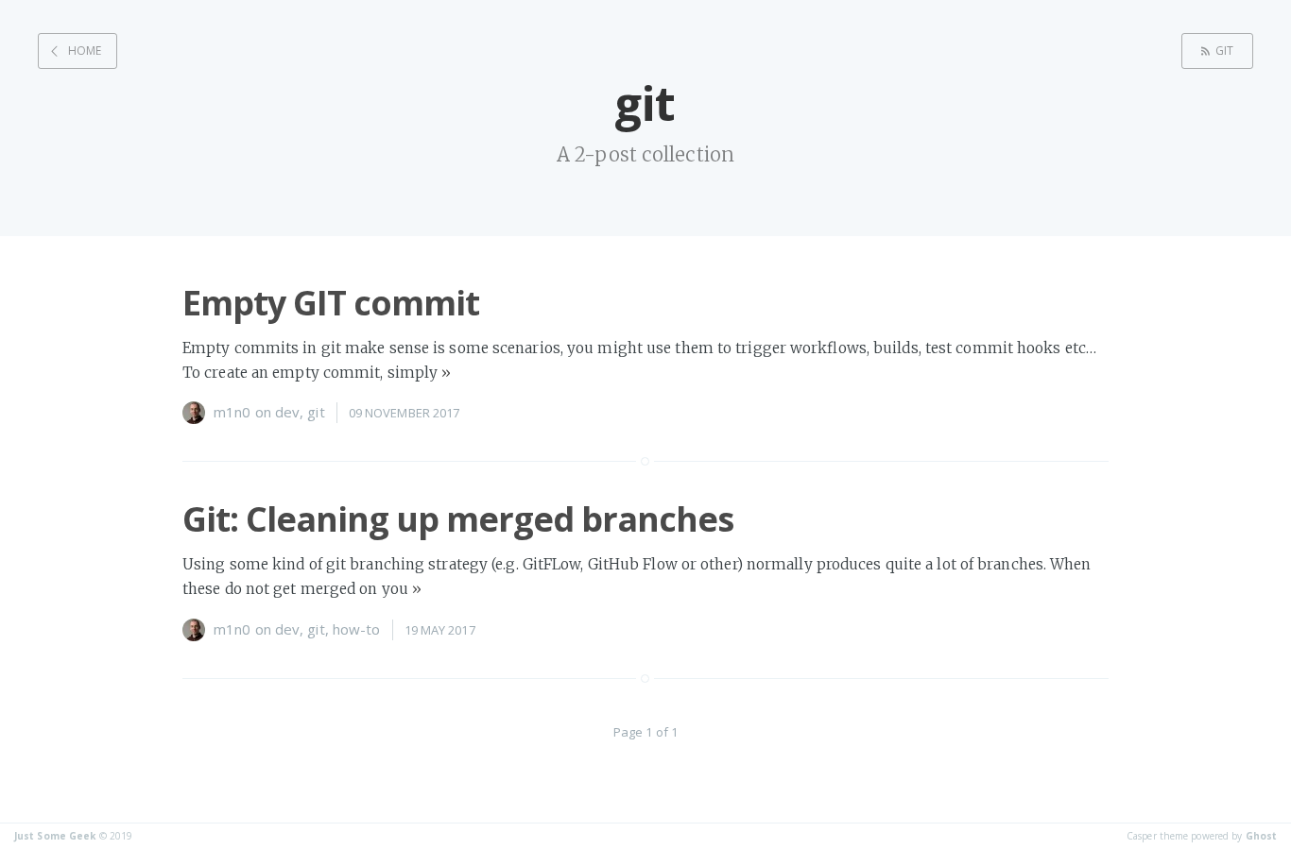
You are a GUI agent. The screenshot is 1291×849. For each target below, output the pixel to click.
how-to (357, 629)
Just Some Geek (54, 835)
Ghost (1262, 835)
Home (84, 50)
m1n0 (232, 411)
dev (287, 411)
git (1224, 50)
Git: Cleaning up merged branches (457, 519)
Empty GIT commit (330, 303)
